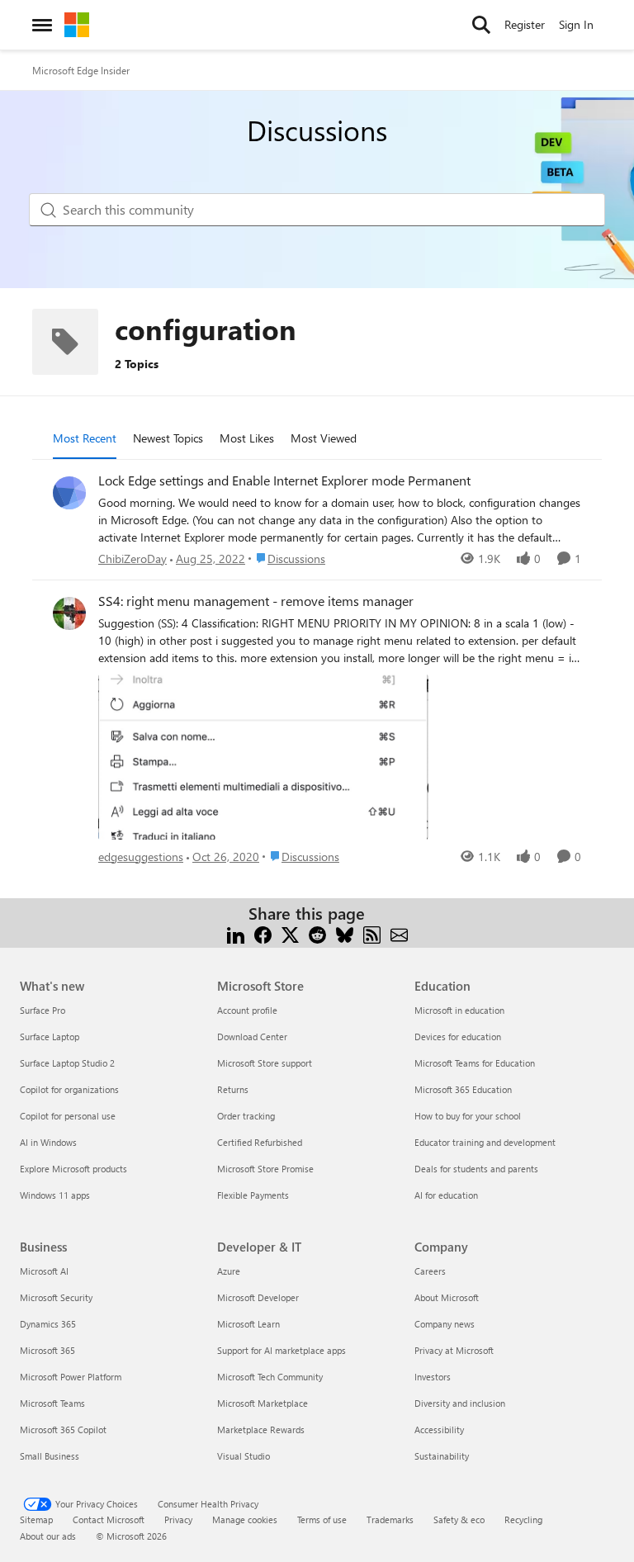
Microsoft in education (459, 1010)
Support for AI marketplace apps (281, 1350)
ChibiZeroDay (132, 558)
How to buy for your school (467, 1116)
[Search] (481, 25)
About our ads (48, 1536)
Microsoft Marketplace (262, 1403)
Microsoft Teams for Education (474, 1063)
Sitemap (36, 1519)
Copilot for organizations (69, 1089)
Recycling (523, 1519)
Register (524, 24)
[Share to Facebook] (263, 933)
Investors (432, 1376)
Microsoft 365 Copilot (63, 1429)
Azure (228, 1271)
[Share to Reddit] (317, 933)
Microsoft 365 (47, 1350)
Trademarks (390, 1519)
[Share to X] (290, 933)
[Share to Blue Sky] (344, 933)
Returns (232, 1089)
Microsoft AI (44, 1271)
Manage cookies (244, 1519)
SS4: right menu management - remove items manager (256, 601)
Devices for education (457, 1036)
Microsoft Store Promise (265, 1168)
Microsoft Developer (258, 1297)
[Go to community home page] (76, 24)
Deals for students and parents (476, 1168)
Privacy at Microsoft (454, 1350)
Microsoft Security (56, 1297)
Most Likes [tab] (247, 438)
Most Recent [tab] (84, 438)
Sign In (576, 24)
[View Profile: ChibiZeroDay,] (69, 492)
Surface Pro (42, 1010)
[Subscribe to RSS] (372, 933)
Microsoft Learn (248, 1324)
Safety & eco (459, 1519)
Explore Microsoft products (73, 1168)
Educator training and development (485, 1142)
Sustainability (441, 1456)
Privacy (178, 1519)
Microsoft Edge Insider (81, 70)
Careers (430, 1271)
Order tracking (246, 1116)
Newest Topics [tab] (168, 438)
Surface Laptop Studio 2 (67, 1063)
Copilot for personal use (68, 1116)
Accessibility (439, 1429)
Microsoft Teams (52, 1403)
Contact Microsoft (108, 1519)
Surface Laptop (49, 1036)
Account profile (247, 1010)
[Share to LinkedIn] (235, 933)
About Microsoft (446, 1297)
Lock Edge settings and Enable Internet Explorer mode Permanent (284, 480)
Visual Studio (243, 1456)
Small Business (49, 1456)
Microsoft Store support (264, 1063)
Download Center (252, 1036)
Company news (444, 1324)
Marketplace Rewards (261, 1429)
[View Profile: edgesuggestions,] (69, 613)
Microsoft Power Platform (70, 1376)
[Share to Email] (399, 933)
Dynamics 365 (48, 1324)
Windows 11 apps (55, 1195)
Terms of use (322, 1519)
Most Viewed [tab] (324, 438)
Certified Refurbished (259, 1142)
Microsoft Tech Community (270, 1376)
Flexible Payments (253, 1195)
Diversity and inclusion (459, 1403)
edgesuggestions (140, 856)
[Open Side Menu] (42, 24)
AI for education (446, 1195)
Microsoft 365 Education (463, 1089)
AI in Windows (48, 1142)
